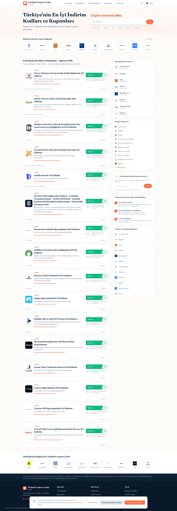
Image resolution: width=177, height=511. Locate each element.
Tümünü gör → (149, 39)
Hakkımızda (95, 491)
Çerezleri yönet (93, 502)
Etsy (113, 27)
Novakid (106, 27)
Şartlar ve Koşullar (131, 491)
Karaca (128, 27)
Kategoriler (108, 3)
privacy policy (125, 190)
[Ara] (142, 3)
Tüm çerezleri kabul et (135, 502)
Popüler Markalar (94, 3)
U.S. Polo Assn (96, 27)
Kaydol (147, 186)
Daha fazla (120, 3)
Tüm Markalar (79, 3)
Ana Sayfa (68, 3)
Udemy (120, 27)
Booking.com (137, 27)
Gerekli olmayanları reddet (111, 502)
